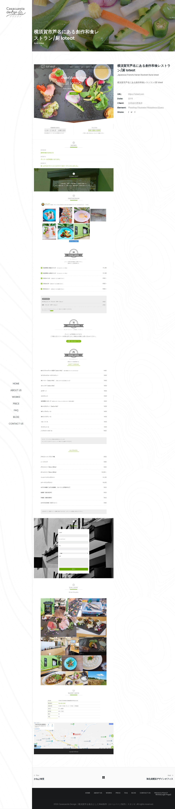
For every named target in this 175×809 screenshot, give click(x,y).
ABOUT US (16, 390)
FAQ (16, 410)
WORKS (16, 397)
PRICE (16, 403)
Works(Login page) (163, 794)
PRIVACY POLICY (161, 793)
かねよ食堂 (39, 778)
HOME (16, 383)
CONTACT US (16, 423)
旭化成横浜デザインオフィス (159, 778)
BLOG (16, 417)
